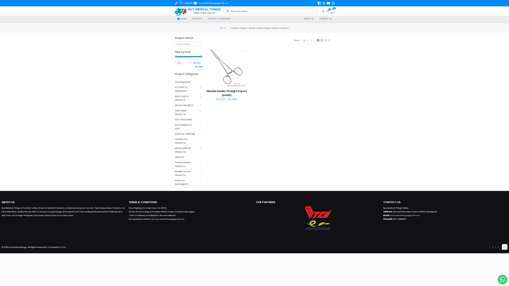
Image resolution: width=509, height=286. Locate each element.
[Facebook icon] (490, 247)
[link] (301, 40)
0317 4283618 (186, 3)
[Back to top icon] (504, 247)
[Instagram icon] (498, 247)
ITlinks (63, 247)
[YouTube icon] (495, 247)
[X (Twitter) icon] (493, 247)
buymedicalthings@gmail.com (214, 3)
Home (223, 28)
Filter (180, 63)
